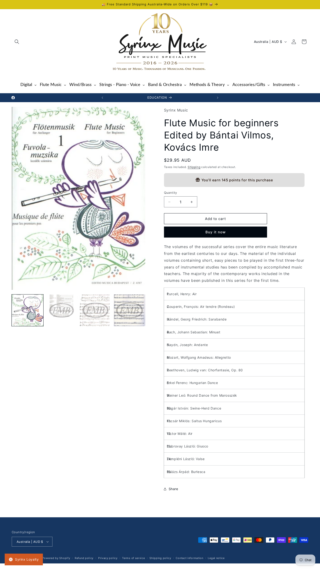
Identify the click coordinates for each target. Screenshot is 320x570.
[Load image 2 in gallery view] (61, 310)
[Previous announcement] (102, 97)
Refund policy (84, 558)
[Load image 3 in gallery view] (95, 310)
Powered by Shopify (56, 558)
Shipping (194, 167)
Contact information (189, 558)
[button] (17, 42)
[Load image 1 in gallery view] (27, 310)
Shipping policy (160, 558)
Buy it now (215, 232)
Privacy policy (108, 558)
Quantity (170, 192)
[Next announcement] (217, 97)
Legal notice (216, 558)
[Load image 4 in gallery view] (129, 310)
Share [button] (173, 489)
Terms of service (133, 558)
